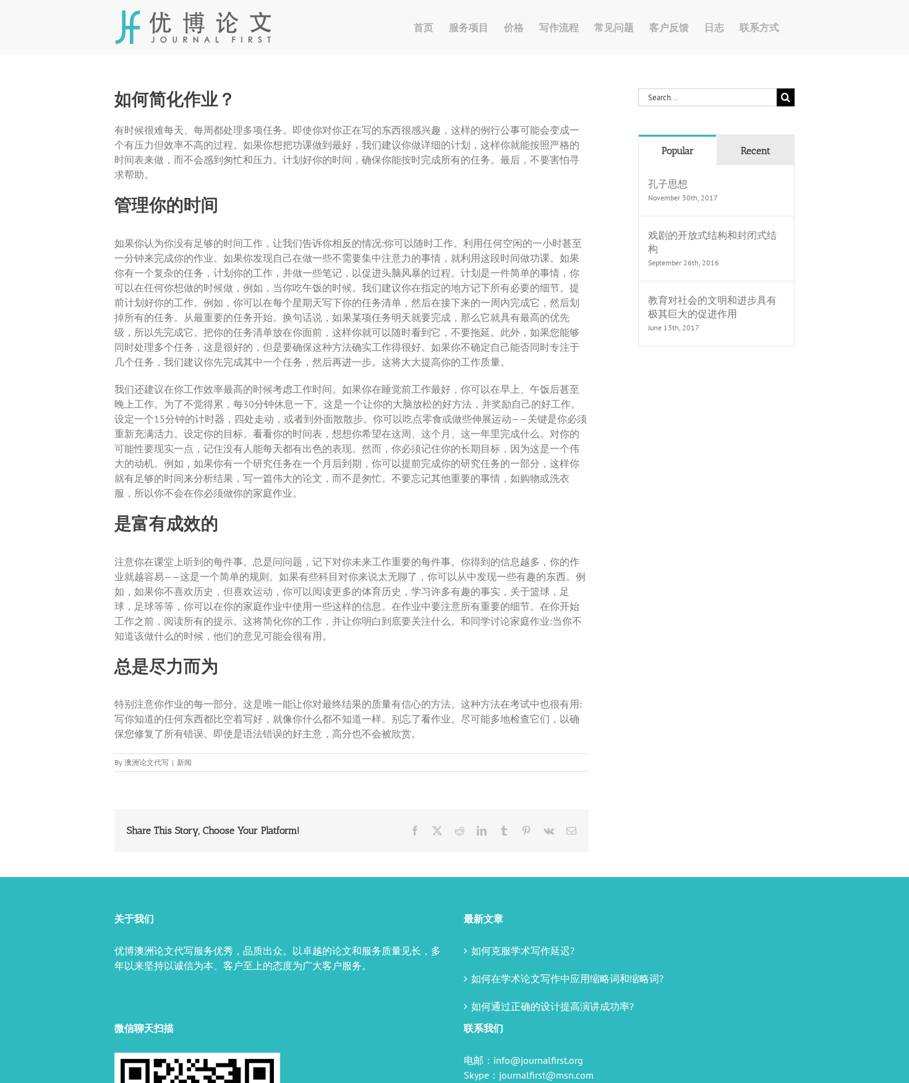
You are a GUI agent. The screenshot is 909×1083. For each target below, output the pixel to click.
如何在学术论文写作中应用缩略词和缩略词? (567, 978)
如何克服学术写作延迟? (522, 950)
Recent (755, 150)
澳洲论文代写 (146, 762)
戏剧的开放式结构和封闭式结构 (712, 242)
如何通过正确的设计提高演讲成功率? (552, 1006)
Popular (678, 150)
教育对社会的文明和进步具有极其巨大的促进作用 (712, 307)
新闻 (184, 762)
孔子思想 (668, 184)
